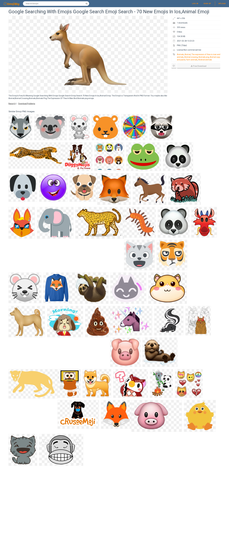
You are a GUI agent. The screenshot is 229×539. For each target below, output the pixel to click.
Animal (188, 54)
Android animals (205, 60)
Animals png (204, 57)
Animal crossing (191, 57)
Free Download (199, 66)
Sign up (207, 4)
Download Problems (26, 104)
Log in (195, 4)
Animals (180, 54)
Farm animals (191, 60)
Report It (12, 104)
